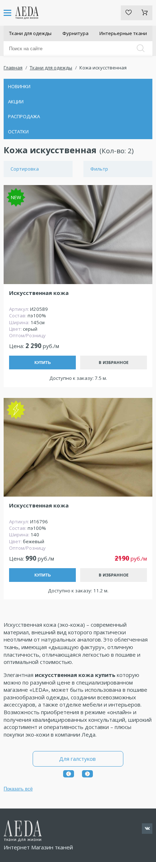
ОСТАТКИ (18, 131)
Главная (13, 67)
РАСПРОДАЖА (24, 116)
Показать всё (18, 789)
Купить (42, 362)
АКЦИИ (16, 101)
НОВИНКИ (19, 86)
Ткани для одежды (30, 33)
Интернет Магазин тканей (38, 847)
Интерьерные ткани (123, 33)
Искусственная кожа (39, 293)
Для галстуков (78, 758)
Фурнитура (75, 33)
